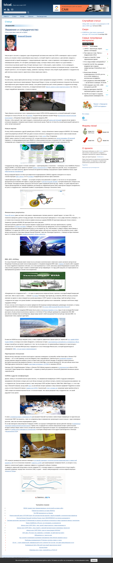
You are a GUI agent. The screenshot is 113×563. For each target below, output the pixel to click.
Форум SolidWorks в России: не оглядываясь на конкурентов (43, 523)
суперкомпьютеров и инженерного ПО (21, 417)
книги (30, 385)
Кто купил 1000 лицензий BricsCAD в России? (56, 307)
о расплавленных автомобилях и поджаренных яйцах (63, 342)
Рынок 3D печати (10, 215)
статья (44, 136)
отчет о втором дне (51, 388)
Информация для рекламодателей (90, 167)
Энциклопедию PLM (11, 431)
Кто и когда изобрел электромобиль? (95, 62)
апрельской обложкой (55, 120)
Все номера (85, 114)
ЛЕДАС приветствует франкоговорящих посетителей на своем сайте (43, 508)
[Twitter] (48, 497)
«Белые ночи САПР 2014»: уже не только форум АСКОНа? (43, 530)
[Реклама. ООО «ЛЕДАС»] (81, 8)
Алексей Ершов (24, 36)
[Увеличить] (42, 483)
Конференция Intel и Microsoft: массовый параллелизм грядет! (43, 545)
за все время (93, 46)
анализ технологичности (40, 167)
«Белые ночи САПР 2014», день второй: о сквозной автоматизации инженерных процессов (43, 528)
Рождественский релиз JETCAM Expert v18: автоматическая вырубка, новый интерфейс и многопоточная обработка (43, 515)
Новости (6, 16)
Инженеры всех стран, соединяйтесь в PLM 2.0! (43, 550)
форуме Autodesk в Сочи (50, 310)
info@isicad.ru (100, 156)
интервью (31, 176)
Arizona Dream (43, 547)
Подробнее (85, 165)
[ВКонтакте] (46, 497)
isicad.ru (101, 151)
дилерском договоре (65, 358)
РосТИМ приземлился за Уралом (43, 513)
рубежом (29, 115)
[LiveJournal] (49, 497)
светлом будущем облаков (49, 181)
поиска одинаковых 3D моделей (65, 138)
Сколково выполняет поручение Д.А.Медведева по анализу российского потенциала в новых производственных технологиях (43, 520)
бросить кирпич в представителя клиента (58, 87)
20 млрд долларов (20, 226)
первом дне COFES (32, 388)
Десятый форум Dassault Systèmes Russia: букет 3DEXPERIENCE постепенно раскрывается (43, 518)
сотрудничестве (63, 367)
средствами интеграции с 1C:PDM (39, 364)
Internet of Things (10, 471)
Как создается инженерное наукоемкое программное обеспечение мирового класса (43, 537)
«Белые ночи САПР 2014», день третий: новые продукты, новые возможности (43, 525)
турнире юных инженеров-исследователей (23, 429)
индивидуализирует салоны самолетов (33, 234)
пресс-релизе (20, 176)
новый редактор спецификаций (14, 171)
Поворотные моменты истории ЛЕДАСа (43, 510)
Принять (94, 560)
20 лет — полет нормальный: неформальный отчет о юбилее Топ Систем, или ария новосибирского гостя (43, 542)
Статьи (14, 16)
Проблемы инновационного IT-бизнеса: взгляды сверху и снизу (43, 540)
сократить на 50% (36, 463)
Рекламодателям (42, 16)
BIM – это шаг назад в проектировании (24, 349)
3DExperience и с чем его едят (43, 535)
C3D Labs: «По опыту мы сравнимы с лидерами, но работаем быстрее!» (43, 533)
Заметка (61, 264)
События (30, 16)
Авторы (22, 16)
